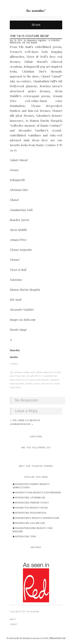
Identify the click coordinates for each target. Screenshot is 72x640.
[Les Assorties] (36, 10)
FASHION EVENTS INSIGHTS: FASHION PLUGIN (37, 518)
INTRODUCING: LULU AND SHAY (30, 523)
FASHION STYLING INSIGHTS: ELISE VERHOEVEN (38, 492)
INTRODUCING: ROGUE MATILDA (30, 513)
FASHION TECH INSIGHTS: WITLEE (31, 508)
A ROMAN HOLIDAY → (21, 423)
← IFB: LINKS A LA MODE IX (25, 420)
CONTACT (13, 624)
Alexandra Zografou (36, 40)
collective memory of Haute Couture (35, 125)
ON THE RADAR (29, 43)
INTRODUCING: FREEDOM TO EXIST (32, 502)
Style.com (29, 319)
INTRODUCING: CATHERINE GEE (30, 497)
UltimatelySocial (57, 638)
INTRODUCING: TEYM (25, 536)
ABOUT (13, 619)
